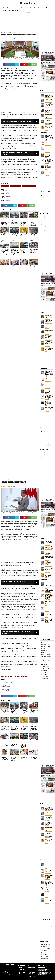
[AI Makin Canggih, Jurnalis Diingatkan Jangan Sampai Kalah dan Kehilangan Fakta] (24, 245)
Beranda (3, 32)
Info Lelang (47, 152)
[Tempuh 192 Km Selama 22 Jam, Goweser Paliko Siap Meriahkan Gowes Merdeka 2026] (24, 215)
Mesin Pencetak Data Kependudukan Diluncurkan (24, 267)
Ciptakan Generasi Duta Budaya (33, 267)
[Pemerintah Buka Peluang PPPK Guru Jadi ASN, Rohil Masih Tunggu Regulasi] (14, 245)
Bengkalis (47, 175)
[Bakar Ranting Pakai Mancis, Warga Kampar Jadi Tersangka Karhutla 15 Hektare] (24, 230)
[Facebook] (41, 88)
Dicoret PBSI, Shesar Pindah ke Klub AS (45, 970)
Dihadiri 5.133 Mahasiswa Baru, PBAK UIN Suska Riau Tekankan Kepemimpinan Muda (15, 237)
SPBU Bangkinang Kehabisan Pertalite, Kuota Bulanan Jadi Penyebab (48, 167)
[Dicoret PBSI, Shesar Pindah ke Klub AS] (39, 970)
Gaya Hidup (47, 163)
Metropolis (8, 32)
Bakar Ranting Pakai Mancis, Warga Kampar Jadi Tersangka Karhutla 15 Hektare (24, 236)
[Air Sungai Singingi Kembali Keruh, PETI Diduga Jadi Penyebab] (14, 215)
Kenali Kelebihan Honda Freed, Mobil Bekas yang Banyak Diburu (46, 973)
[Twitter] (45, 88)
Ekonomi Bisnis (48, 145)
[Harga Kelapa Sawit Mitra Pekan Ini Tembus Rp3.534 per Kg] (42, 143)
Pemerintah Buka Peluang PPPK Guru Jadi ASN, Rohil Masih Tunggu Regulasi (15, 252)
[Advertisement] (20, 101)
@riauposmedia (8, 192)
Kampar (46, 130)
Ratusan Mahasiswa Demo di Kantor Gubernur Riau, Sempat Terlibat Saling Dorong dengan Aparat (49, 137)
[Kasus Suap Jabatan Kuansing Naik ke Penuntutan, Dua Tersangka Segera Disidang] (4, 230)
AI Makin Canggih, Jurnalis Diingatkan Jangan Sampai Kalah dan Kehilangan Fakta (24, 253)
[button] (50, 3)
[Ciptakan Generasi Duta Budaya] (33, 262)
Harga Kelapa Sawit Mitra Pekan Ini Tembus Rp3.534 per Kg (49, 143)
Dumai (14, 32)
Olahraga (47, 107)
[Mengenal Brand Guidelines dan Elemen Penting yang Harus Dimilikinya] (42, 160)
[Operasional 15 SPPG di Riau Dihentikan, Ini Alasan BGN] (33, 245)
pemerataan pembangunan (15, 186)
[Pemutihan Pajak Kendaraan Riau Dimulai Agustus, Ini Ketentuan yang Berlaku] (42, 155)
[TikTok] (7, 977)
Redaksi (14, 38)
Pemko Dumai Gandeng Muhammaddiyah (5, 267)
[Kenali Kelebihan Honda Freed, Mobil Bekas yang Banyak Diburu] (39, 973)
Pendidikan (47, 97)
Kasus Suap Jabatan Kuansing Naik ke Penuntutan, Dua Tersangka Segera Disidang (5, 237)
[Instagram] (43, 88)
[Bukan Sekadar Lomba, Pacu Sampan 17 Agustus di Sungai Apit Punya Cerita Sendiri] (4, 245)
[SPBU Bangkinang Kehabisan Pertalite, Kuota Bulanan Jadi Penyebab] (42, 166)
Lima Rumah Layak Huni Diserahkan (14, 267)
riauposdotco (8, 199)
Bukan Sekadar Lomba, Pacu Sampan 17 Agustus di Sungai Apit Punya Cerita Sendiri (5, 253)
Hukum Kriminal (48, 118)
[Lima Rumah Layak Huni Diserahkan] (14, 262)
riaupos (7, 193)
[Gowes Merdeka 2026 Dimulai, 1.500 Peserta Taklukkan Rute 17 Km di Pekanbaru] (33, 215)
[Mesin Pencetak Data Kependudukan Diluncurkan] (24, 262)
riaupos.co (8, 196)
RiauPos (8, 200)
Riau (46, 140)
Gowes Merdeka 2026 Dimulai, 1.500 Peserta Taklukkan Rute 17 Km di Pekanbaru (34, 222)
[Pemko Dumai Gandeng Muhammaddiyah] (4, 262)
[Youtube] (47, 88)
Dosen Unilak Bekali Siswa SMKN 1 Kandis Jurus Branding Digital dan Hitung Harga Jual (5, 222)
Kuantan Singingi (48, 102)
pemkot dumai (32, 186)
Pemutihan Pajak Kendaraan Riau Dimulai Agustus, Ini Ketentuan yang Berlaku (49, 155)
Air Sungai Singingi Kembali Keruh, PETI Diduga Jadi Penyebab (15, 221)
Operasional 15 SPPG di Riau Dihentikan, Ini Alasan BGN (34, 251)
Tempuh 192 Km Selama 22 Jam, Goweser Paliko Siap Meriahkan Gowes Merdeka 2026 (24, 222)
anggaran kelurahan (5, 186)
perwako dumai (25, 186)
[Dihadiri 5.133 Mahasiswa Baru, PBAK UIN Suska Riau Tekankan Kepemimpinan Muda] (14, 230)
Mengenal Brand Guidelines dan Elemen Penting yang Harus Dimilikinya (49, 161)
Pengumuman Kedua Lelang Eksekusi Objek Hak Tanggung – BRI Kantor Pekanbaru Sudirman (49, 149)
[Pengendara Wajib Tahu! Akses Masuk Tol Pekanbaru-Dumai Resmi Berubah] (33, 230)
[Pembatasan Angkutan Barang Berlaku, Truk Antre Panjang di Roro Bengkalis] (42, 172)
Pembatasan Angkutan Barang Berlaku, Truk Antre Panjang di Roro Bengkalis (49, 172)
